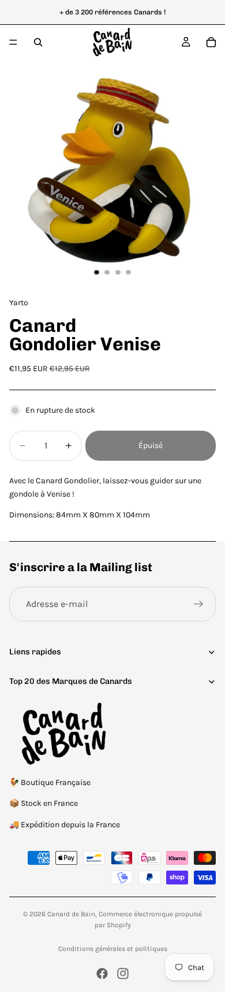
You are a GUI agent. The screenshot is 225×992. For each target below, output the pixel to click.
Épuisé (150, 445)
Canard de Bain (71, 914)
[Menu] (13, 42)
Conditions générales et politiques (112, 949)
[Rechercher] (38, 42)
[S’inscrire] (198, 604)
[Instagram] (123, 973)
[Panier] (211, 42)
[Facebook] (102, 973)
